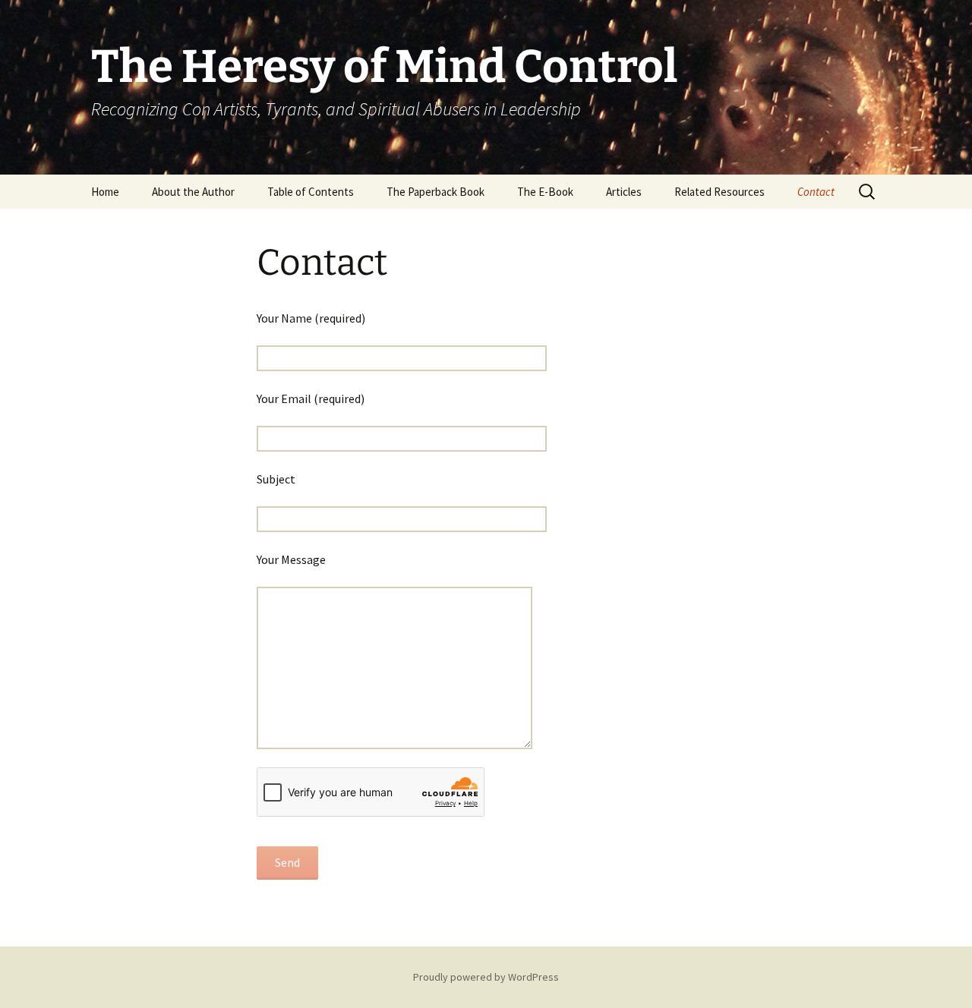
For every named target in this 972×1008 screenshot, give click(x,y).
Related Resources (719, 191)
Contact (816, 191)
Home (105, 191)
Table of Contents (310, 191)
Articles (624, 191)
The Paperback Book (435, 191)
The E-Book (545, 191)
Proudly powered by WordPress (486, 977)
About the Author (193, 191)
